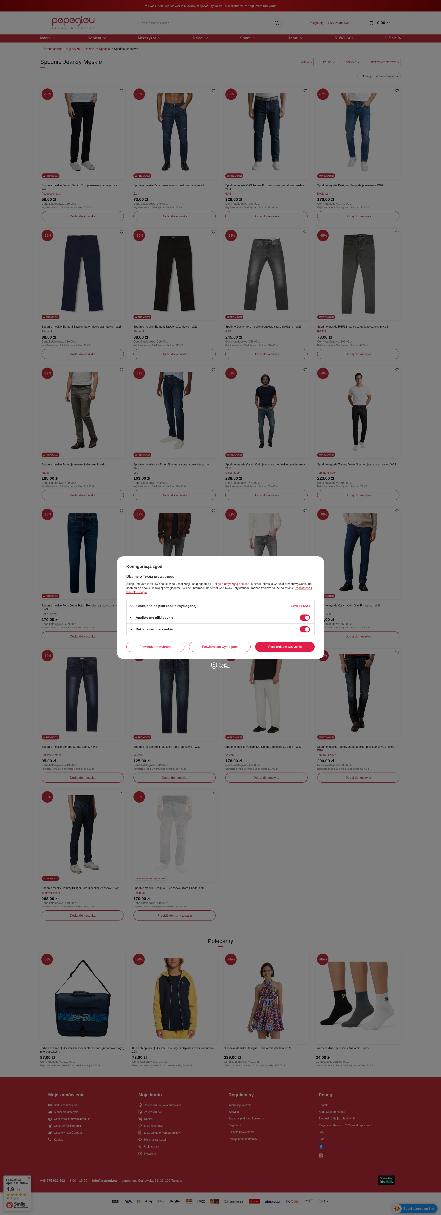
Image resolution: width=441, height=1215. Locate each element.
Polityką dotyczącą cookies (230, 583)
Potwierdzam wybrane (155, 647)
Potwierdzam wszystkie (285, 647)
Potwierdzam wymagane (220, 647)
